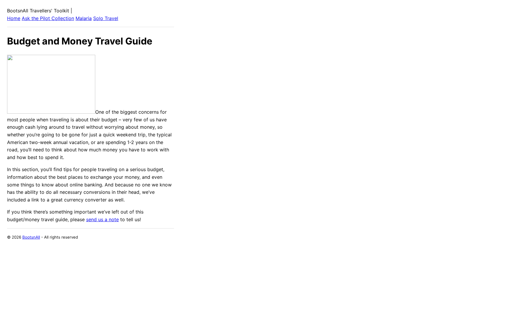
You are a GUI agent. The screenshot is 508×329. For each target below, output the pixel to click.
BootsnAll (31, 237)
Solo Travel (105, 18)
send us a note (102, 219)
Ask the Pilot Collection (48, 18)
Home (13, 18)
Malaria (84, 18)
